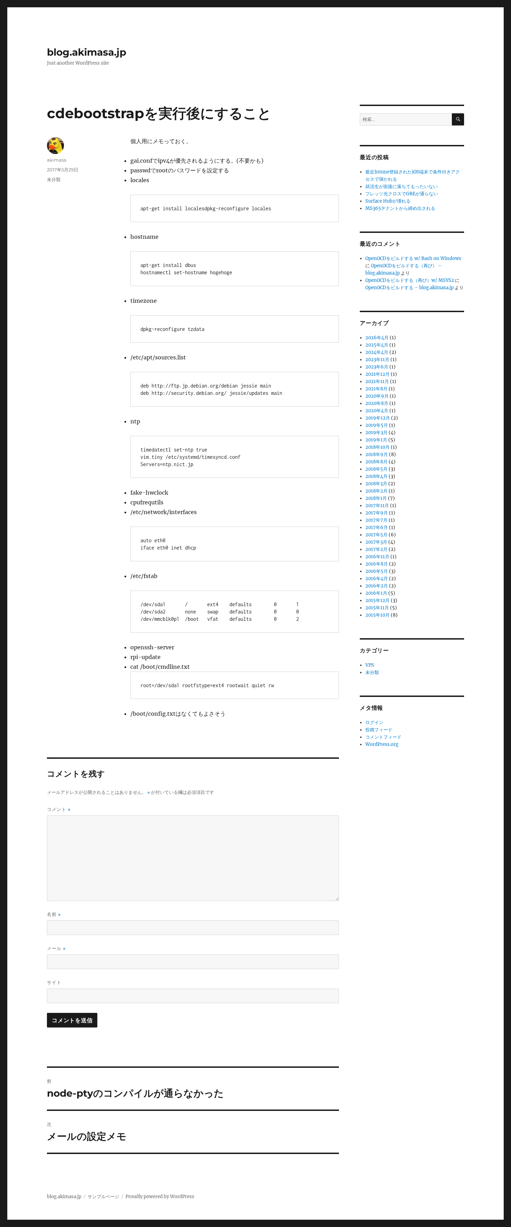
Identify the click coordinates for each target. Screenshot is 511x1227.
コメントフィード (383, 737)
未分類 (53, 179)
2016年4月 (376, 579)
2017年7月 (376, 520)
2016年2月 (376, 586)
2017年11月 (377, 506)
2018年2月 (376, 491)
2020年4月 (376, 411)
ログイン (374, 722)
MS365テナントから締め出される (400, 208)
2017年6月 (376, 527)
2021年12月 (377, 374)
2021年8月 (376, 389)
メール (56, 948)
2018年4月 (376, 476)
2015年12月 (377, 600)
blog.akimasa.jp (86, 52)
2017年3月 (376, 542)
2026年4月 (377, 338)
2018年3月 (376, 484)
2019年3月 (376, 433)
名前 (54, 914)
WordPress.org (381, 744)
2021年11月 (377, 381)
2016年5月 (376, 571)
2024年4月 (376, 352)
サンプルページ (103, 1197)
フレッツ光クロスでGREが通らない (401, 194)
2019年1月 (376, 440)
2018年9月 (376, 454)
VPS (369, 665)
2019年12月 (377, 418)
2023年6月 (376, 367)
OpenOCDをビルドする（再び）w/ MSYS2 (409, 280)
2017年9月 (376, 513)
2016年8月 (376, 564)
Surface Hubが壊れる (388, 201)
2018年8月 (376, 462)
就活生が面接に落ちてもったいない (401, 186)
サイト (54, 982)
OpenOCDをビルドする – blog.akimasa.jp (409, 288)
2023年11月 (377, 360)
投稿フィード (378, 730)
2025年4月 (376, 345)
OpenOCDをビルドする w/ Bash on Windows (413, 258)
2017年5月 (376, 535)
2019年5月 (376, 425)
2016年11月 (377, 557)
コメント (59, 809)
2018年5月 (376, 469)
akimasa (56, 160)
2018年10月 (377, 447)
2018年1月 (376, 498)
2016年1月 (376, 593)
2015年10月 (377, 615)
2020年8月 (376, 403)
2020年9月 (377, 396)
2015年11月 (377, 608)
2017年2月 (376, 549)
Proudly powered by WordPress (159, 1197)
